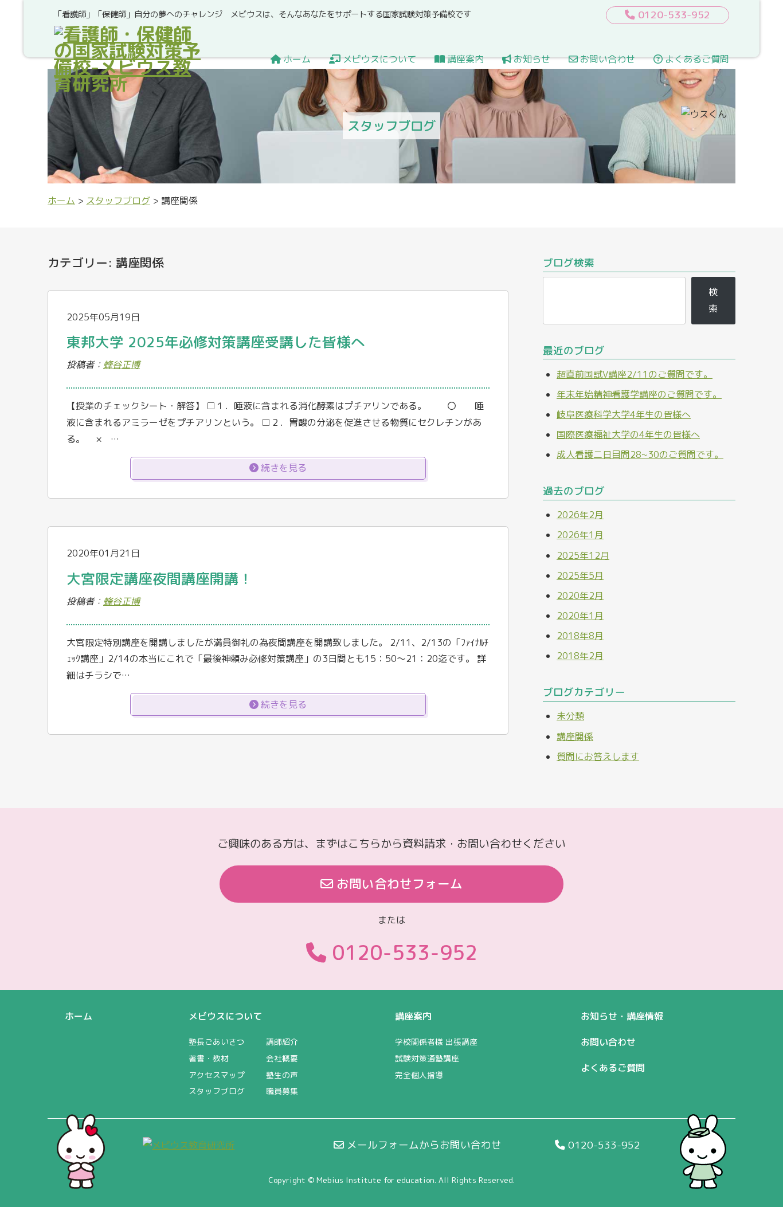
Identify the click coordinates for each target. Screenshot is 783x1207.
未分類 (570, 716)
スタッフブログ (217, 1090)
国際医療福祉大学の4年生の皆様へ (628, 434)
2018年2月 (580, 655)
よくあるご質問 (696, 59)
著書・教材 (209, 1058)
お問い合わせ (606, 59)
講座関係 (575, 736)
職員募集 (282, 1090)
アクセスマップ (217, 1074)
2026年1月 (580, 534)
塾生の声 (282, 1074)
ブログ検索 (568, 263)
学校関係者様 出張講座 (436, 1041)
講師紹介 (282, 1041)
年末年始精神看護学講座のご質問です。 (639, 394)
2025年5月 (580, 575)
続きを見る (283, 467)
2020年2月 (580, 595)
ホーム (296, 59)
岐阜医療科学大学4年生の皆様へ (624, 414)
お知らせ (530, 59)
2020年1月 (580, 615)
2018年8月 (580, 635)
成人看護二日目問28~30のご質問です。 (640, 454)
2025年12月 (583, 555)
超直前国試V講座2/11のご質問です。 (634, 374)
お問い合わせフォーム (398, 883)
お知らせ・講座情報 (622, 1016)
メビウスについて (378, 59)
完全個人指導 (419, 1074)
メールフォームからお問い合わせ (423, 1145)
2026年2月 (580, 514)
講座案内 (464, 59)
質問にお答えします (598, 756)
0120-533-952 (401, 952)
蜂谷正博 (121, 364)
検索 (713, 300)
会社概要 (282, 1058)
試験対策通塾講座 (427, 1058)
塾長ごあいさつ (217, 1041)
